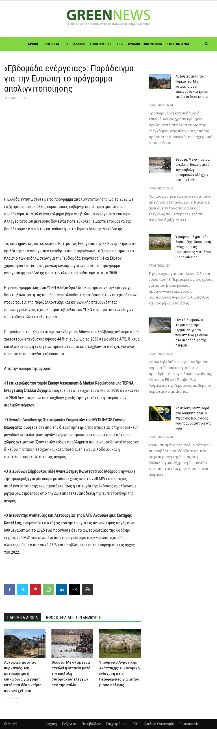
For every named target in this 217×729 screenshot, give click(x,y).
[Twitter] (22, 589)
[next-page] (16, 701)
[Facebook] (9, 589)
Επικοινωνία (178, 44)
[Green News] (108, 19)
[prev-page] (7, 701)
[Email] (74, 589)
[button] (206, 44)
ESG (120, 44)
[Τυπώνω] (87, 589)
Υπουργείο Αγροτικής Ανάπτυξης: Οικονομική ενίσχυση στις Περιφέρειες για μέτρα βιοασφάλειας (119, 673)
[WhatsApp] (48, 589)
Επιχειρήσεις (101, 44)
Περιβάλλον (74, 44)
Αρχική (34, 44)
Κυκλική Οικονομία (145, 44)
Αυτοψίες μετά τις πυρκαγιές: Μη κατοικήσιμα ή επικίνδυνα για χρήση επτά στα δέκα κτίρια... (192, 86)
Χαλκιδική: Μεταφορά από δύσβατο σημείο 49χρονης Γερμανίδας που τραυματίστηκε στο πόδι (193, 418)
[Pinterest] (35, 589)
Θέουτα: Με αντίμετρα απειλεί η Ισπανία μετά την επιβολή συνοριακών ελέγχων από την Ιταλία (70, 673)
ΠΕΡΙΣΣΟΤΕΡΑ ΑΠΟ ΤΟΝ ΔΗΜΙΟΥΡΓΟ (73, 617)
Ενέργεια (52, 44)
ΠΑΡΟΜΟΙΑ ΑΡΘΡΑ (22, 617)
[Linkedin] (61, 589)
